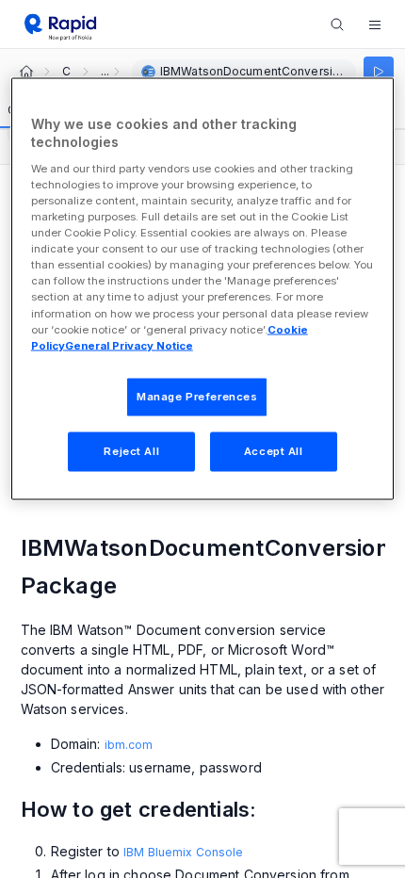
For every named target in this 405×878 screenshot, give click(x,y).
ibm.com (129, 745)
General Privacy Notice (129, 344)
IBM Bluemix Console (183, 852)
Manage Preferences (197, 395)
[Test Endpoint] (379, 72)
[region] (203, 288)
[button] (374, 24)
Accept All (273, 450)
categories (66, 71)
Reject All (131, 450)
